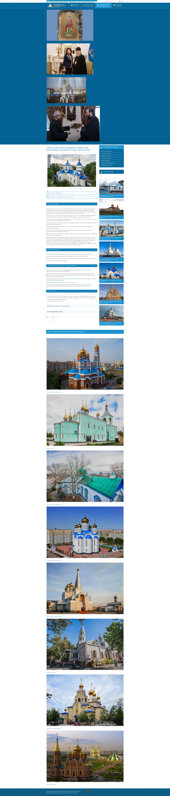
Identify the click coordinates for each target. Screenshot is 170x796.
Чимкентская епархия (51, 672)
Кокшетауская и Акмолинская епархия (54, 504)
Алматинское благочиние (106, 151)
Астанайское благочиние (106, 153)
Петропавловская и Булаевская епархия (54, 392)
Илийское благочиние (105, 160)
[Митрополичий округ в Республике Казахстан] (56, 5)
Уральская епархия (50, 448)
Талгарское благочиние (106, 158)
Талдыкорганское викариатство (107, 162)
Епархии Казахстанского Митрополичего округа (67, 332)
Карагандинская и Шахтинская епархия (54, 616)
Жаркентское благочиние (106, 155)
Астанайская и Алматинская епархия (54, 560)
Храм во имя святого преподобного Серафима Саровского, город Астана (109, 260)
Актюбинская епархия (51, 784)
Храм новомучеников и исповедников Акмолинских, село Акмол (110, 281)
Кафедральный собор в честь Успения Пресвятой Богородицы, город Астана (109, 238)
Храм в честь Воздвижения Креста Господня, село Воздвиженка (110, 217)
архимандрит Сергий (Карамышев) (61, 306)
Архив (121, 1)
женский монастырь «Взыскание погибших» (70, 278)
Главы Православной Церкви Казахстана (81, 286)
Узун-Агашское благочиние (106, 165)
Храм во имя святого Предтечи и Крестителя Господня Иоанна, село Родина (111, 302)
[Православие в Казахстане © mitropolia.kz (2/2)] (55, 319)
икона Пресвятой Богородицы (60, 296)
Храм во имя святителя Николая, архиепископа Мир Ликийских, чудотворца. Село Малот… (110, 323)
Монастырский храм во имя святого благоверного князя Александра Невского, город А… (111, 196)
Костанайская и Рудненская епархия (54, 728)
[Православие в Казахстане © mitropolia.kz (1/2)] (49, 319)
